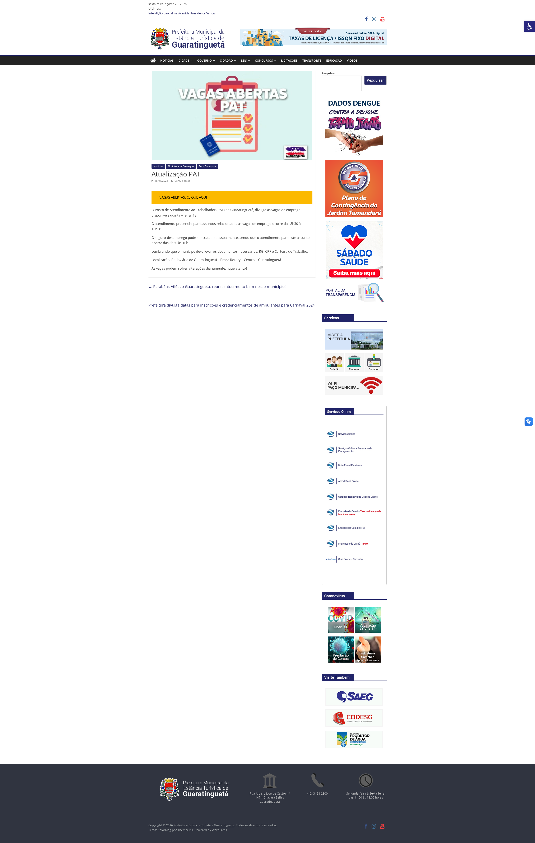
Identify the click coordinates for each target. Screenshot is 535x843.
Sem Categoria (207, 166)
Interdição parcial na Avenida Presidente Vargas (182, 13)
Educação (334, 60)
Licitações (289, 60)
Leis (244, 60)
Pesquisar (328, 73)
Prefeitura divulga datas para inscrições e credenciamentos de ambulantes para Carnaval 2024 (231, 308)
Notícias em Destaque (181, 166)
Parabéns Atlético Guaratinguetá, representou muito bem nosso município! (217, 286)
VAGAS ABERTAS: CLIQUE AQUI (183, 197)
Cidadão (226, 60)
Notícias (167, 60)
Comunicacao (182, 181)
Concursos (264, 60)
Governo (204, 60)
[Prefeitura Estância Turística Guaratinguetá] (153, 60)
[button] (529, 26)
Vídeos (352, 60)
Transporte (311, 60)
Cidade (184, 60)
